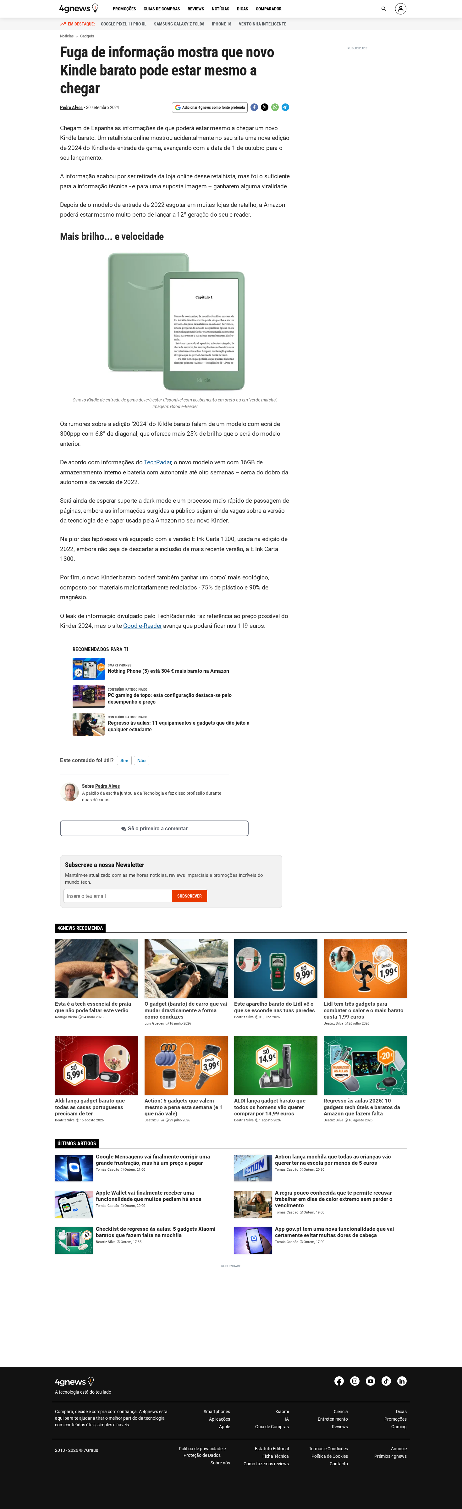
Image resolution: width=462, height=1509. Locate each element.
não (141, 760)
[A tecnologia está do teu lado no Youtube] (370, 1381)
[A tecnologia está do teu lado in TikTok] (386, 1381)
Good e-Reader (142, 625)
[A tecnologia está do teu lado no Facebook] (339, 1381)
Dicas (242, 8)
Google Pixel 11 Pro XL (123, 23)
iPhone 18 (221, 23)
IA (287, 1419)
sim (124, 760)
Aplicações (219, 1419)
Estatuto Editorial (272, 1448)
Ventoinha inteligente (262, 23)
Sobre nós (220, 1462)
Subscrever (189, 895)
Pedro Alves (71, 107)
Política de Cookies (329, 1456)
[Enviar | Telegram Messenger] (285, 107)
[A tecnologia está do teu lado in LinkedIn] (402, 1381)
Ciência (341, 1411)
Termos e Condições (328, 1448)
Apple (224, 1426)
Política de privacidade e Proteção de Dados (202, 1452)
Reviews (196, 8)
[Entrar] (400, 8)
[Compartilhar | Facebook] (254, 107)
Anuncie (399, 1448)
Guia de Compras (272, 1426)
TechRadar (157, 462)
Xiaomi (282, 1411)
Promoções (124, 8)
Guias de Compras (162, 8)
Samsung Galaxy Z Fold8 (179, 23)
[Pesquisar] (383, 9)
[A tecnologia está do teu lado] (79, 8)
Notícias (220, 8)
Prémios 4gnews (390, 1456)
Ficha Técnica (275, 1456)
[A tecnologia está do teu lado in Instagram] (355, 1381)
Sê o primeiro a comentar (158, 828)
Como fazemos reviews (266, 1463)
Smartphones (217, 1411)
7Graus (91, 1450)
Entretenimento (333, 1419)
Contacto (339, 1463)
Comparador (269, 8)
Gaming (399, 1426)
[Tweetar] (264, 107)
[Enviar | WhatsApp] (275, 107)
